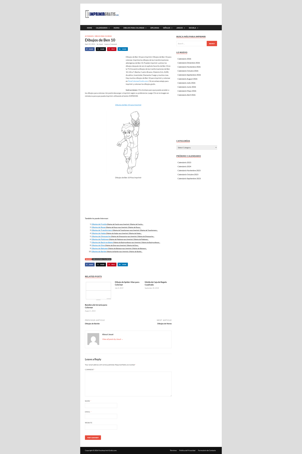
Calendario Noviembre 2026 (189, 67)
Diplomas (154, 28)
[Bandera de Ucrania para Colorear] (98, 292)
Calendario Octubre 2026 (188, 71)
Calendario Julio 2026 (186, 83)
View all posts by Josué (112, 339)
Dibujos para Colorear (133, 28)
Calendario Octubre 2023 (188, 174)
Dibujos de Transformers (102, 230)
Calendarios (101, 28)
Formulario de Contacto (207, 450)
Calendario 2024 (184, 166)
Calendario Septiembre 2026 (189, 75)
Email (88, 412)
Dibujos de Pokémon (100, 239)
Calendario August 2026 (187, 79)
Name (88, 401)
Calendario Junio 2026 (187, 87)
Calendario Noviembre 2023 (189, 170)
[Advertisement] (105, 73)
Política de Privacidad (187, 450)
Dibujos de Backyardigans (102, 242)
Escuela (192, 28)
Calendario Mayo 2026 (187, 91)
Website (88, 423)
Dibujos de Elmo (98, 245)
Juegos (179, 28)
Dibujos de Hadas (99, 233)
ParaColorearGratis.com (138, 81)
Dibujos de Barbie (99, 251)
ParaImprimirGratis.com (108, 450)
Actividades (89, 36)
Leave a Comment (111, 44)
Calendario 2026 (184, 59)
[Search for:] (196, 43)
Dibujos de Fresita (99, 224)
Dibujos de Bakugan (100, 248)
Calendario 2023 (184, 162)
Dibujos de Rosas (99, 227)
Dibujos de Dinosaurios (101, 236)
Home (89, 28)
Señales (166, 28)
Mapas (116, 28)
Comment (90, 370)
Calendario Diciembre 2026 (189, 63)
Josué (101, 44)
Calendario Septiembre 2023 (189, 178)
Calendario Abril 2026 (186, 95)
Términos (173, 450)
